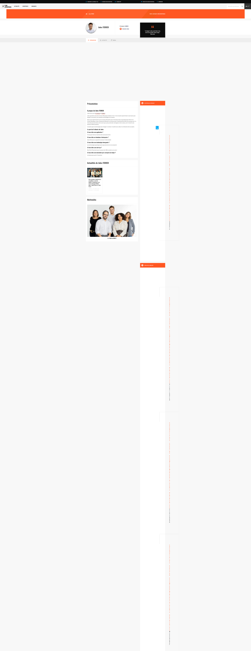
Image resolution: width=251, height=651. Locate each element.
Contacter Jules (125, 29)
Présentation (92, 40)
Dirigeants (34, 6)
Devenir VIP (119, 1)
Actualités (16, 6)
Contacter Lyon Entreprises (148, 1)
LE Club (157, 127)
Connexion (160, 1)
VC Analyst (97, 113)
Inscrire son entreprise (107, 1)
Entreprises (25, 6)
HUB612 (126, 26)
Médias (113, 40)
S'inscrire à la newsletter (92, 1)
